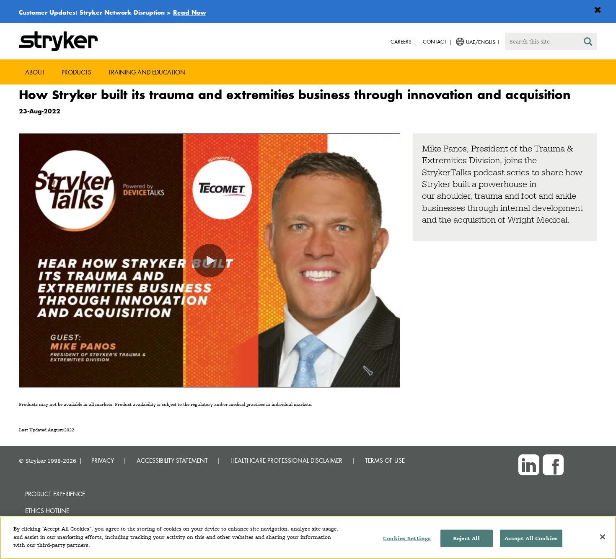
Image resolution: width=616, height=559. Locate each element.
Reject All (466, 538)
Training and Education (146, 72)
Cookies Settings (407, 538)
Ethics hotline (47, 511)
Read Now (189, 12)
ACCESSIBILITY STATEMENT (172, 460)
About (35, 72)
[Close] (602, 537)
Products (76, 72)
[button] (209, 260)
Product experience (55, 494)
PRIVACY (102, 460)
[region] (308, 537)
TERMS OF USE (385, 460)
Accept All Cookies (531, 538)
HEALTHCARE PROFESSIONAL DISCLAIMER (286, 460)
